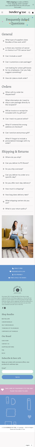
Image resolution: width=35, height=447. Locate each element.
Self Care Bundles (8, 325)
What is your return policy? (16, 209)
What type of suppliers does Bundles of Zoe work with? (16, 41)
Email (4, 368)
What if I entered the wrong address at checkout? (16, 125)
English (28, 445)
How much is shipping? (14, 189)
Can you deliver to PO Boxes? (17, 163)
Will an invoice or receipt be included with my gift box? (16, 111)
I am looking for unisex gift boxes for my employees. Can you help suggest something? (18, 70)
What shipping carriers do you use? (17, 201)
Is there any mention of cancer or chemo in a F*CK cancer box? (18, 49)
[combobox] (29, 445)
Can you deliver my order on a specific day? (17, 176)
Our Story (5, 340)
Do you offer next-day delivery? (18, 183)
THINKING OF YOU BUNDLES (10, 328)
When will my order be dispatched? (14, 93)
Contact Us (5, 343)
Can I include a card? (13, 56)
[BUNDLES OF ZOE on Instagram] (5, 308)
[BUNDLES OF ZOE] (17, 13)
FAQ (3, 350)
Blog (3, 353)
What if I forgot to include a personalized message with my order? (17, 140)
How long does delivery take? (17, 195)
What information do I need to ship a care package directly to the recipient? (17, 102)
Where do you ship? (13, 157)
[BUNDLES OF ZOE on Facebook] (3, 308)
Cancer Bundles (7, 322)
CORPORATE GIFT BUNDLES (10, 331)
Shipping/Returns (8, 347)
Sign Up (17, 377)
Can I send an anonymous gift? (17, 133)
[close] (33, 5)
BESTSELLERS (6, 318)
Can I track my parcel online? (16, 119)
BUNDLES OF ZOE (11, 427)
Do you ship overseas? (14, 169)
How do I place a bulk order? (16, 78)
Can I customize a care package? (18, 62)
